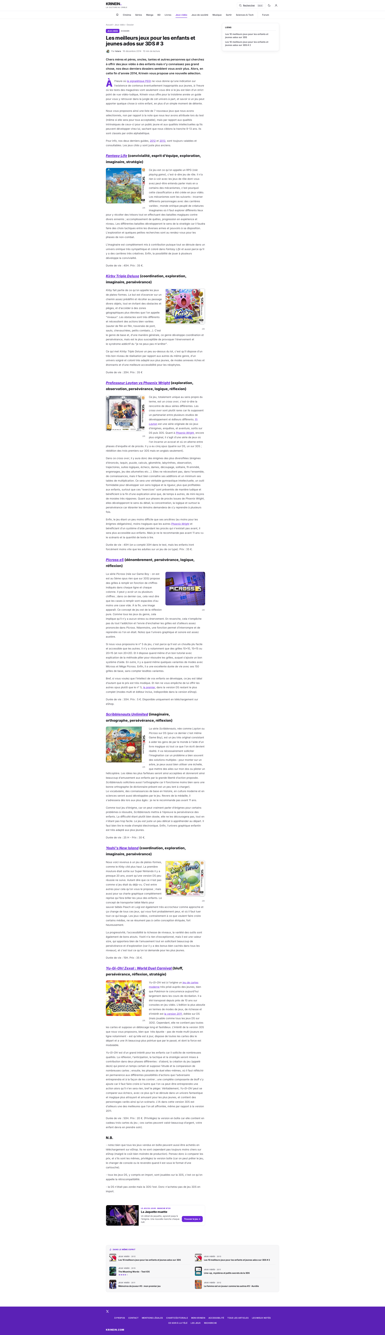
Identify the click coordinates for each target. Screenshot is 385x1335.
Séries (138, 15)
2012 (153, 140)
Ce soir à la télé (178, 1323)
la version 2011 (173, 1013)
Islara (118, 51)
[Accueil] (117, 14)
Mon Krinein (198, 1318)
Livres (168, 15)
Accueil (109, 24)
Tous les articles (238, 1318)
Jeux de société (199, 15)
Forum (265, 15)
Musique (217, 15)
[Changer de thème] (269, 5)
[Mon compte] (276, 5)
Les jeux (196, 1323)
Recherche (210, 1323)
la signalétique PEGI (139, 81)
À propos (119, 1318)
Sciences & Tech (245, 15)
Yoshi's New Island (122, 848)
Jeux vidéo (181, 15)
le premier (149, 687)
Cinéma (127, 15)
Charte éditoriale (177, 1318)
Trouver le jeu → (192, 1219)
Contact (133, 1318)
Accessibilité (216, 1318)
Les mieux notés (261, 1318)
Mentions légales (152, 1318)
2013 (162, 140)
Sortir (229, 15)
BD (158, 15)
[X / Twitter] (107, 1311)
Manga (149, 15)
